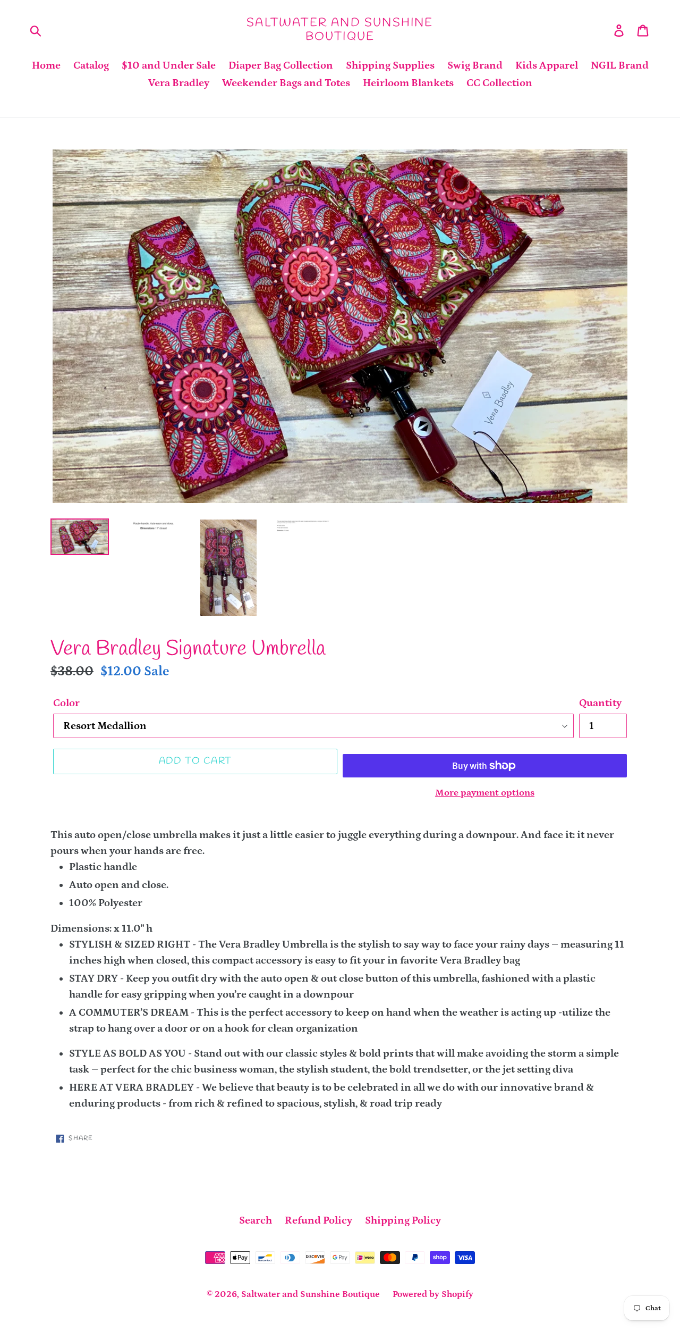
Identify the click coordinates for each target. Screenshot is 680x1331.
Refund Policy (318, 1220)
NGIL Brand (620, 65)
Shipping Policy (403, 1220)
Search (255, 1220)
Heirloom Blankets (408, 83)
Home (46, 65)
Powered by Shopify (433, 1294)
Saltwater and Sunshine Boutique (339, 30)
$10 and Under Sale (169, 65)
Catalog (91, 65)
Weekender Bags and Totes (286, 83)
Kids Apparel (546, 65)
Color (66, 703)
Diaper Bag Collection (280, 65)
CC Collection (499, 83)
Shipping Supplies (390, 65)
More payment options (484, 793)
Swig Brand (475, 65)
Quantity (600, 703)
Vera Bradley (178, 83)
